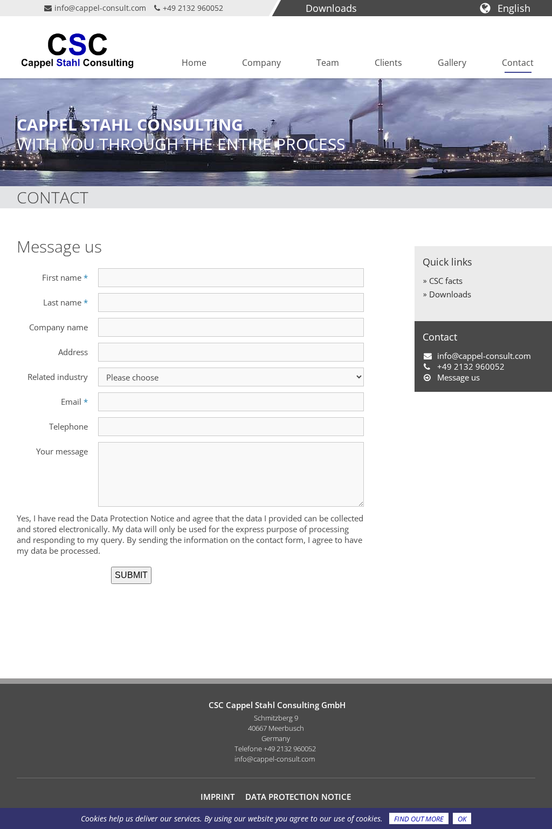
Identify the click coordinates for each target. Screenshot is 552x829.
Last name (65, 302)
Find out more (419, 819)
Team (327, 63)
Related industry (57, 376)
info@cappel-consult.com (100, 8)
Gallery (452, 63)
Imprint (217, 796)
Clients (388, 63)
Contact (518, 63)
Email (74, 401)
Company (261, 63)
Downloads (331, 8)
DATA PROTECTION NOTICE (298, 796)
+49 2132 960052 (193, 8)
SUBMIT (131, 575)
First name (65, 277)
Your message (62, 451)
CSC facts (446, 280)
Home (194, 63)
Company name (58, 327)
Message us (458, 377)
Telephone (68, 426)
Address (73, 351)
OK (462, 819)
